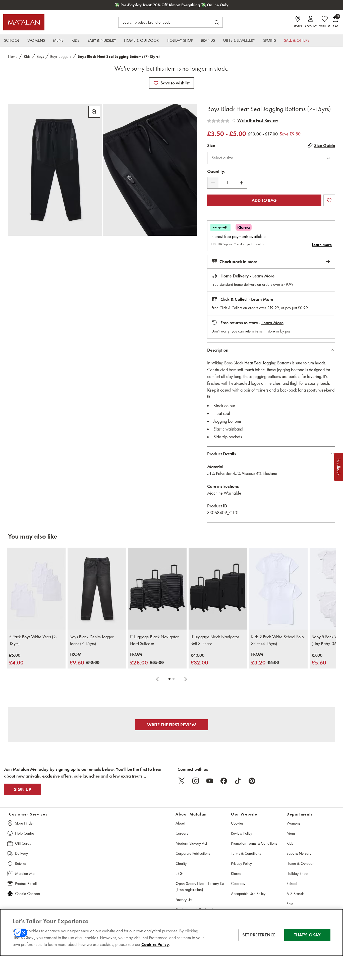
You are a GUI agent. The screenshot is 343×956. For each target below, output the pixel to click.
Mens (291, 833)
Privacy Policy (241, 863)
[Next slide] (186, 679)
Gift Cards (23, 843)
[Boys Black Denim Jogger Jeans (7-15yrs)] (97, 589)
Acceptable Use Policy (248, 893)
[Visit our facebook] (224, 781)
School (292, 883)
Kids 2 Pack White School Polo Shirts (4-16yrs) (277, 640)
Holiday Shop (297, 873)
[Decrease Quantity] (212, 182)
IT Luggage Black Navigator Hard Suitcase (154, 640)
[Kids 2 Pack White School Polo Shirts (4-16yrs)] (278, 589)
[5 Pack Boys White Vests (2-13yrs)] (36, 589)
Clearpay (238, 883)
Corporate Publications (193, 853)
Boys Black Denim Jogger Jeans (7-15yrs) (91, 640)
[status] (227, 182)
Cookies (237, 823)
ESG (179, 873)
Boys (40, 56)
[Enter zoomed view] (94, 112)
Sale (290, 903)
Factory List (184, 899)
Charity (181, 863)
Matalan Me (25, 873)
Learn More (263, 276)
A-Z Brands (295, 893)
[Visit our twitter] (182, 781)
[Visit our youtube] (210, 781)
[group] (16, 659)
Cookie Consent (27, 893)
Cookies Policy (155, 944)
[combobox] (271, 158)
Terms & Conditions (246, 853)
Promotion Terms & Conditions (254, 843)
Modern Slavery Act (191, 843)
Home (13, 56)
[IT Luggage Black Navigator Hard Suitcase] (157, 589)
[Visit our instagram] (196, 781)
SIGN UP (22, 789)
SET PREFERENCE (259, 935)
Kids (27, 56)
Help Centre (24, 833)
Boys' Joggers (60, 56)
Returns (20, 863)
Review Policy (241, 833)
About (180, 823)
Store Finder (24, 823)
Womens (293, 823)
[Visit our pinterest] (252, 781)
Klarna (236, 873)
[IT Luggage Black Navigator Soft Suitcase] (218, 589)
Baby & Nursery (299, 853)
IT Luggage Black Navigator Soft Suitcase (215, 640)
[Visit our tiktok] (238, 781)
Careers (182, 833)
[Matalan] (24, 22)
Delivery (21, 853)
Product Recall (26, 883)
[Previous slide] (157, 679)
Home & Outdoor (300, 863)
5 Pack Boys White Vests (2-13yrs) (33, 640)
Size (211, 145)
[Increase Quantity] (241, 182)
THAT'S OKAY (307, 935)
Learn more (322, 244)
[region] (171, 932)
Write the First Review (257, 120)
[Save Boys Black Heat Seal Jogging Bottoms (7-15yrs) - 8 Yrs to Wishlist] (155, 83)
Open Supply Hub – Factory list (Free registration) (200, 886)
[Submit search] (217, 22)
